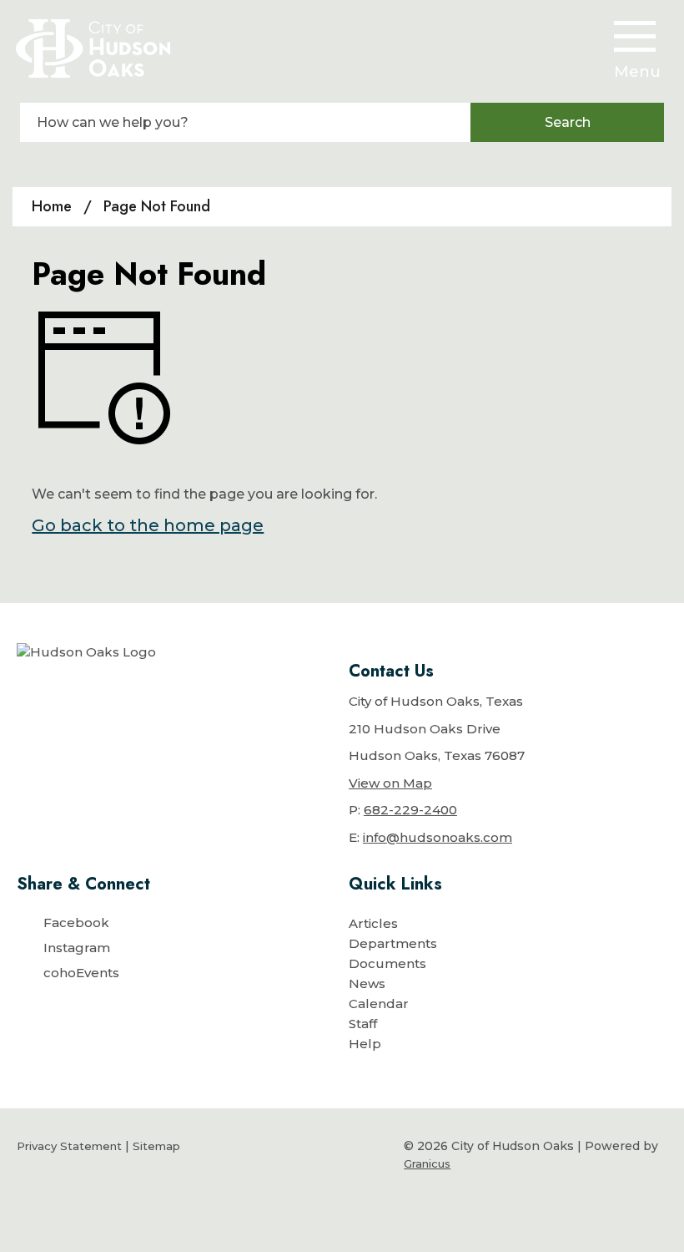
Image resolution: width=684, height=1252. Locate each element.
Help (365, 1044)
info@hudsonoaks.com (437, 837)
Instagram (76, 947)
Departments (393, 943)
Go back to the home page (148, 525)
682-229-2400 (410, 810)
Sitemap (156, 1146)
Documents (387, 963)
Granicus (427, 1163)
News (367, 983)
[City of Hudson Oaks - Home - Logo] (93, 48)
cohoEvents (81, 973)
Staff (363, 1024)
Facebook (76, 922)
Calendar (379, 1003)
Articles (373, 923)
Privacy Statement (69, 1146)
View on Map (390, 783)
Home (52, 206)
